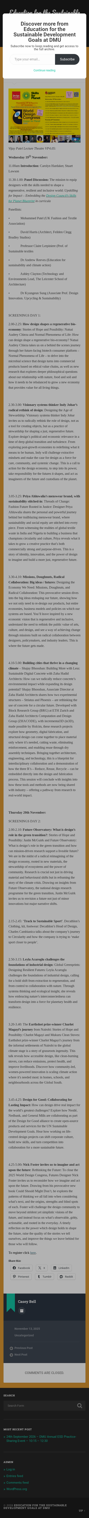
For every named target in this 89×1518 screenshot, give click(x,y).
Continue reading (44, 70)
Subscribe (67, 59)
